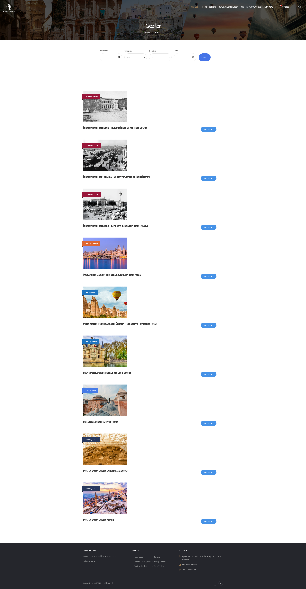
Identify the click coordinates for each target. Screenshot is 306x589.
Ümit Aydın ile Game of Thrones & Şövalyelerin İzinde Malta (112, 274)
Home (147, 32)
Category (128, 51)
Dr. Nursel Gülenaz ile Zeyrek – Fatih (100, 421)
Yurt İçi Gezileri (160, 562)
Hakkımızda (138, 557)
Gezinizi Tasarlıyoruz (142, 562)
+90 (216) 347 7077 (190, 570)
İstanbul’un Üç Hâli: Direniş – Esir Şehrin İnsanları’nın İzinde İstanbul (115, 225)
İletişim (157, 557)
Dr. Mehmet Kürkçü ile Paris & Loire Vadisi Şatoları (107, 372)
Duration (152, 51)
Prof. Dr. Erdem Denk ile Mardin (98, 519)
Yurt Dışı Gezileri (140, 566)
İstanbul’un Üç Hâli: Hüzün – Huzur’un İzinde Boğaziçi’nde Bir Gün (115, 127)
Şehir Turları (159, 566)
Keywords (104, 51)
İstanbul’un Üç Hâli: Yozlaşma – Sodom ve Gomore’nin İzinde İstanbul (116, 176)
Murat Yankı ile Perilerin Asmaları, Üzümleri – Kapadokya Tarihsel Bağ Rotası (120, 323)
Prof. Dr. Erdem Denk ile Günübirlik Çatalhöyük (105, 470)
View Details (209, 129)
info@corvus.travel (189, 565)
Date (176, 51)
